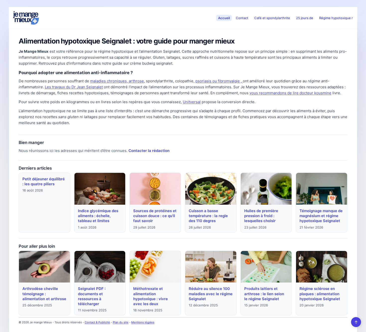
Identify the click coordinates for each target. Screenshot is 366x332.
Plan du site (120, 322)
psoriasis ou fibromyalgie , (219, 81)
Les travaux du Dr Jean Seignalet (74, 87)
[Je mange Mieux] (26, 18)
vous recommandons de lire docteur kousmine (290, 93)
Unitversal (192, 101)
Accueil (224, 18)
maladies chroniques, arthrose (117, 81)
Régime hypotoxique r (336, 18)
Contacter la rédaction (149, 150)
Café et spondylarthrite (272, 18)
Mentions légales (142, 322)
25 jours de (304, 18)
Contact (242, 18)
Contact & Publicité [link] (97, 322)
